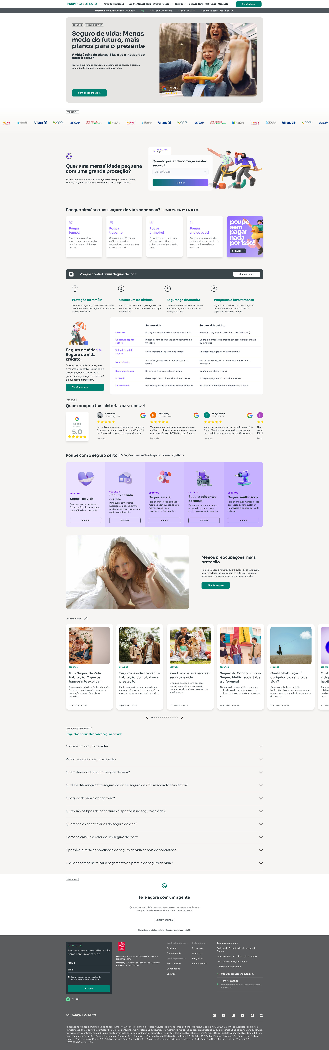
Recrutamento (199, 963)
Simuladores (248, 4)
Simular (180, 182)
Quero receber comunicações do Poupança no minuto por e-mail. (86, 978)
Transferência (174, 953)
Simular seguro (80, 387)
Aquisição (172, 948)
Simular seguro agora (89, 92)
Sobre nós (197, 948)
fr (77, 999)
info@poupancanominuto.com (237, 974)
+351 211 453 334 (186, 10)
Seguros (171, 974)
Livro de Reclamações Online (232, 961)
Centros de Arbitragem (229, 966)
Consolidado (173, 968)
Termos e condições (227, 943)
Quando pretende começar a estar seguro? (179, 163)
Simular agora (246, 274)
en (73, 999)
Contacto (197, 953)
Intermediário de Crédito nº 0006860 (237, 956)
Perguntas (197, 958)
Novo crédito (174, 963)
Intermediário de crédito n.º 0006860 (115, 10)
